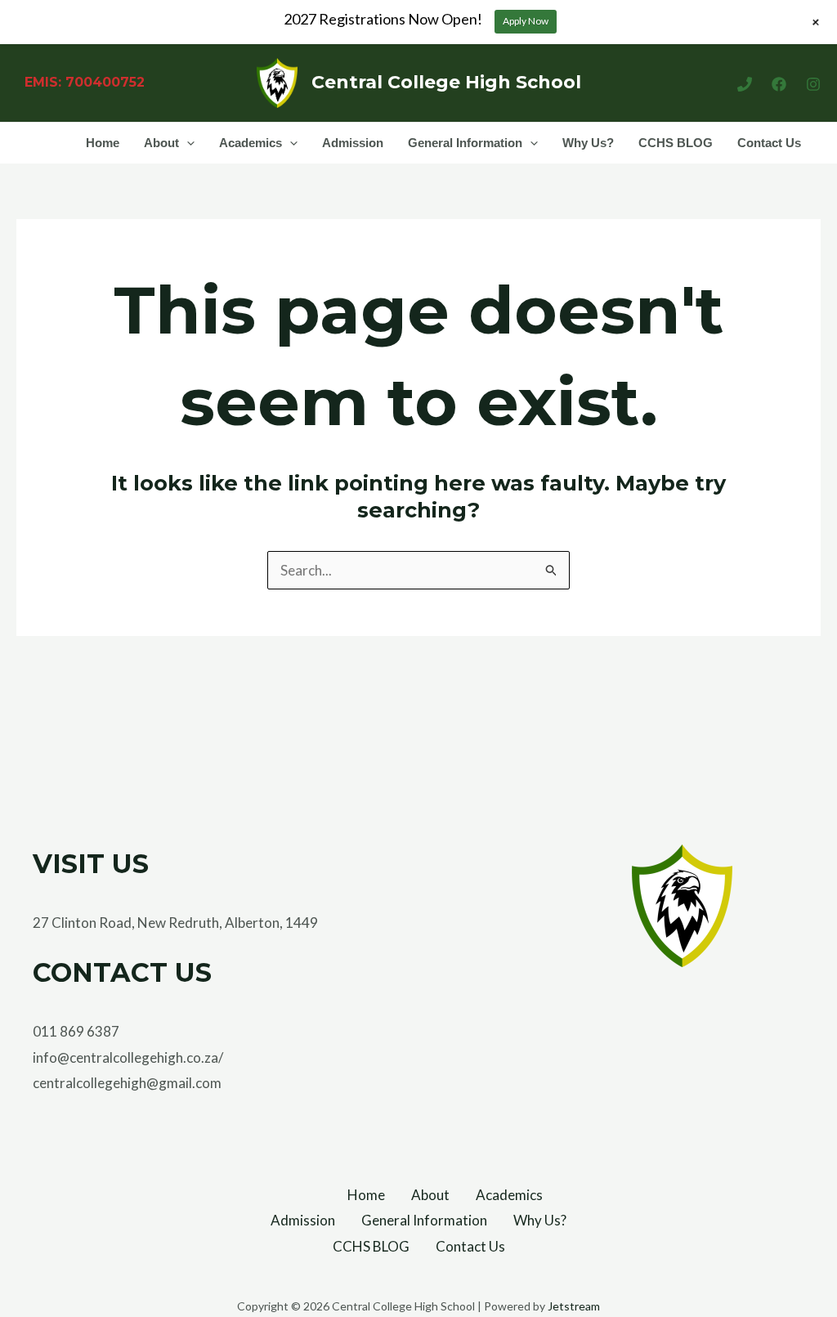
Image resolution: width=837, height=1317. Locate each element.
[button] (187, 143)
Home (102, 143)
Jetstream (574, 1306)
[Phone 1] (744, 84)
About (161, 143)
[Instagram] (813, 84)
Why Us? (588, 143)
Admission (352, 143)
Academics (250, 143)
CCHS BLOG (675, 143)
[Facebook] (779, 84)
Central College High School (446, 82)
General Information (465, 143)
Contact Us (769, 143)
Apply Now (525, 21)
